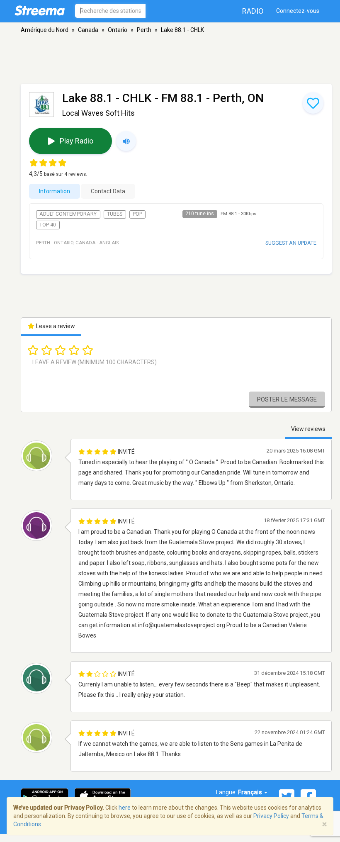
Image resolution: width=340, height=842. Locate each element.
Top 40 (47, 225)
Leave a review (55, 326)
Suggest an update (290, 243)
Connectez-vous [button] (297, 10)
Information (54, 191)
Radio (253, 11)
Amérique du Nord (44, 30)
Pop (137, 214)
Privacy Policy (271, 816)
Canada (88, 30)
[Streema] (40, 10)
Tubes (114, 214)
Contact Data (108, 191)
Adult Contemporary (68, 214)
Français (250, 792)
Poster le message (287, 399)
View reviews (308, 429)
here (125, 807)
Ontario (117, 30)
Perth (144, 30)
